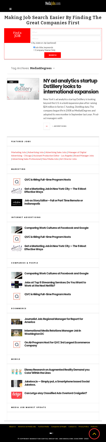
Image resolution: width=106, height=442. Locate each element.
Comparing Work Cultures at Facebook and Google (56, 228)
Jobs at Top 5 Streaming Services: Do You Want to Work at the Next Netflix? (55, 284)
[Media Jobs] (53, 3)
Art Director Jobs (68, 159)
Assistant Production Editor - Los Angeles (52, 155)
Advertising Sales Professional (26, 159)
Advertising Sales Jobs (56, 152)
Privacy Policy (84, 426)
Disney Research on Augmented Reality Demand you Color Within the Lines (56, 371)
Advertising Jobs (36, 152)
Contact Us (72, 426)
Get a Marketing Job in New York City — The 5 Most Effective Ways (55, 190)
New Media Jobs (50, 159)
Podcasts (94, 426)
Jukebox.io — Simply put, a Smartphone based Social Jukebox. (57, 383)
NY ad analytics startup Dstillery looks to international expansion (70, 86)
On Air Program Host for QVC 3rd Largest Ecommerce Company (57, 344)
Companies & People (58, 426)
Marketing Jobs (18, 152)
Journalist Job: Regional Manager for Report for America (53, 321)
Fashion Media (43, 426)
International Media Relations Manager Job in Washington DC (52, 332)
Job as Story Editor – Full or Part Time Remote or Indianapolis (53, 202)
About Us (12, 426)
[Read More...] (46, 126)
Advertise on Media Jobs (27, 426)
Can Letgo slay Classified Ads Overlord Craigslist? (55, 393)
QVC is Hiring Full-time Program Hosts (47, 179)
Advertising (60, 126)
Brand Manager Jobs (84, 155)
